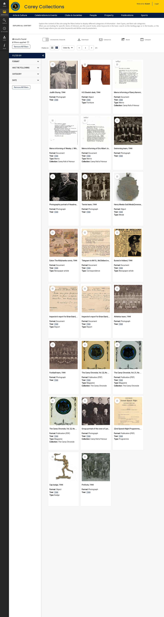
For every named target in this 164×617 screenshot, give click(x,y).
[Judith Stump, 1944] (63, 75)
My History (4, 32)
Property (109, 15)
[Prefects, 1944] (96, 467)
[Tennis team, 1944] (96, 187)
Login (4, 40)
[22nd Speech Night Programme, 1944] (128, 411)
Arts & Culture (20, 15)
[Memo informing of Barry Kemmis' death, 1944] (128, 75)
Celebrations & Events (46, 15)
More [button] (4, 48)
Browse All (4, 15)
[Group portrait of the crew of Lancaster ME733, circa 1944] (96, 411)
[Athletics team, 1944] (128, 299)
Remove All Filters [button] (21, 47)
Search (4, 23)
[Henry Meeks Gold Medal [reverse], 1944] (128, 187)
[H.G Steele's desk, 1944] (96, 75)
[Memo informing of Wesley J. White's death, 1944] (63, 131)
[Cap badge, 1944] (63, 467)
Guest (147, 4)
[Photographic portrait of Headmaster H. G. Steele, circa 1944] (63, 187)
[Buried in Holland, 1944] (128, 243)
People (93, 15)
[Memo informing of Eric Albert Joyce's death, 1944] (96, 131)
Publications (127, 15)
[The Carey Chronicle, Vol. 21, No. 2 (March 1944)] (128, 355)
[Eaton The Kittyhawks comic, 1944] (63, 243)
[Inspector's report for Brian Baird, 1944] (63, 299)
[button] (105, 39)
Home (4, 6)
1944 (56, 100)
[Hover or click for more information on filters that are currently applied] (28, 42)
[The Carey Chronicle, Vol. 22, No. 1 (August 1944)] (63, 411)
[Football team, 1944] (63, 355)
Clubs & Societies (73, 15)
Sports (144, 15)
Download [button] (82, 39)
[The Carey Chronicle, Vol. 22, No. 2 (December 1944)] (96, 355)
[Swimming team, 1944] (128, 131)
